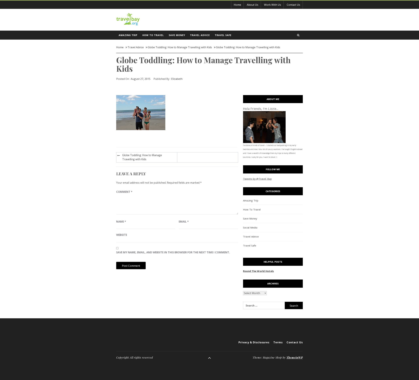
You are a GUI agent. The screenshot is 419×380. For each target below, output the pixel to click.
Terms (278, 342)
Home (237, 5)
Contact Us (293, 5)
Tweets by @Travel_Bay (257, 178)
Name (121, 221)
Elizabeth (176, 79)
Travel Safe (223, 35)
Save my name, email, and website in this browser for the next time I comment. (173, 252)
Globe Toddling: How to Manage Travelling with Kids (142, 157)
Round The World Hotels (258, 271)
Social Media (250, 227)
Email (184, 221)
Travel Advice (200, 35)
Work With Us (272, 5)
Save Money (177, 35)
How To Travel (153, 35)
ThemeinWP (294, 357)
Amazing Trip (128, 35)
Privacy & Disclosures (253, 342)
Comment (124, 192)
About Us (252, 5)
